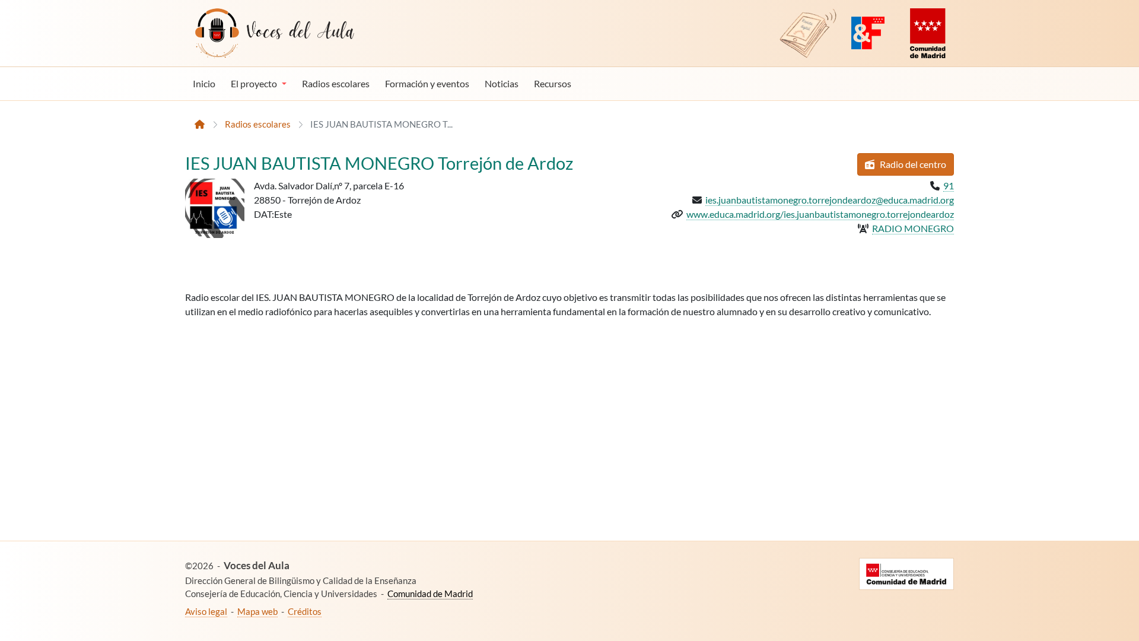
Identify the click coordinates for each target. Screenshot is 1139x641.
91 (948, 185)
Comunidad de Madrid (430, 593)
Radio (912, 164)
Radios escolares (336, 83)
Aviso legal (206, 611)
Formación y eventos (427, 83)
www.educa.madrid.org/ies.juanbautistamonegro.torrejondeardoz (820, 214)
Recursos (552, 83)
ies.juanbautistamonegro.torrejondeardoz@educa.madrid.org (829, 199)
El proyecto (254, 83)
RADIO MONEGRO (913, 228)
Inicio (204, 83)
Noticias (501, 83)
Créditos (305, 611)
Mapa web (257, 611)
